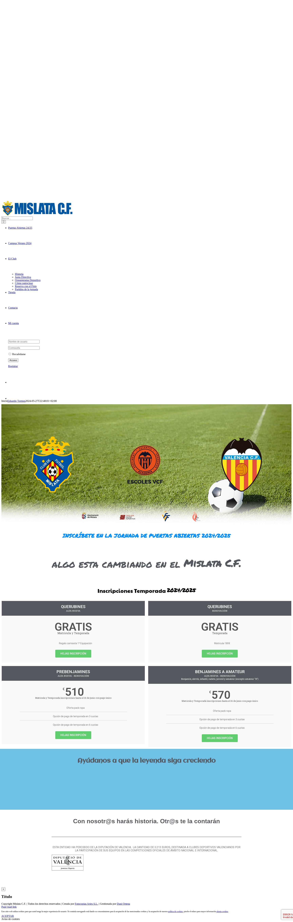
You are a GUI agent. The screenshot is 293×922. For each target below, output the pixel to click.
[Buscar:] (17, 218)
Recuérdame (19, 354)
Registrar (13, 366)
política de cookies (175, 911)
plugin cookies (222, 911)
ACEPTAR (7, 916)
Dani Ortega (123, 903)
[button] (146, 772)
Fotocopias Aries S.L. (86, 903)
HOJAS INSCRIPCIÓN (73, 653)
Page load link (9, 906)
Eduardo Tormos (16, 400)
